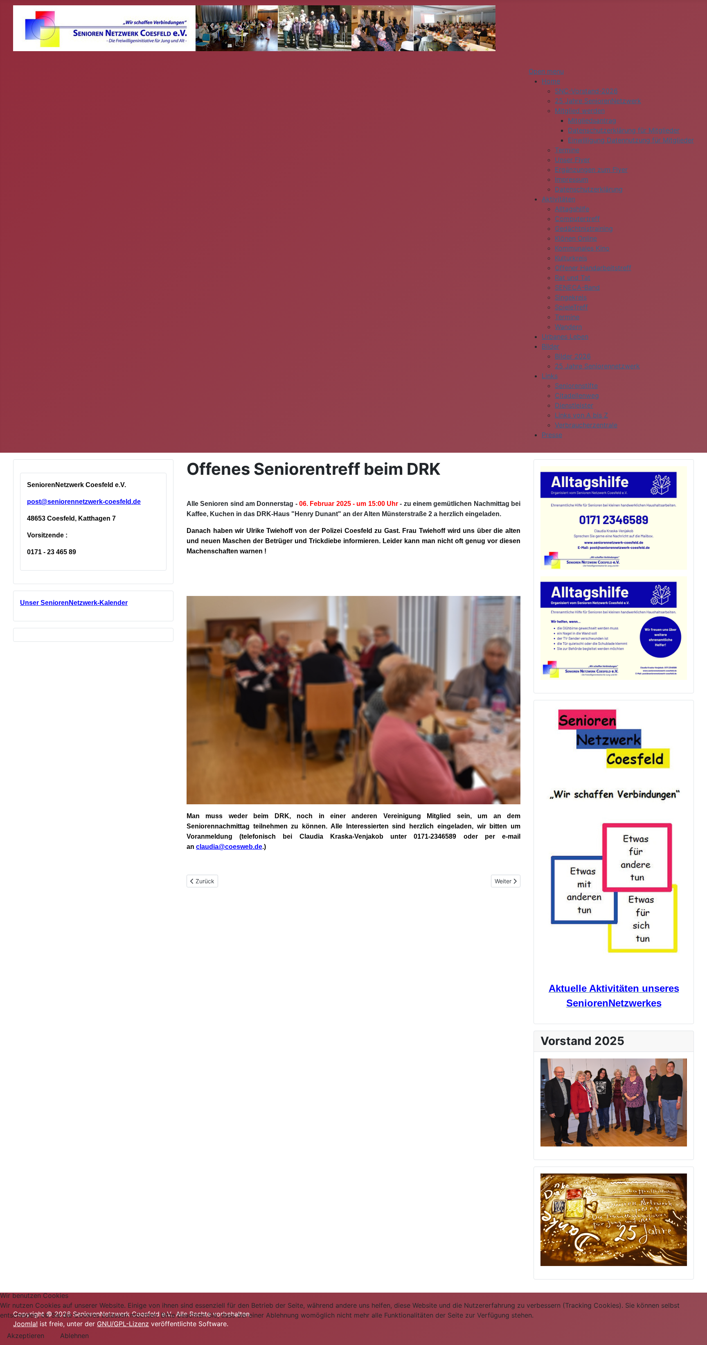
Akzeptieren (25, 1335)
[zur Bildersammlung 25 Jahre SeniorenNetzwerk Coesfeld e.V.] (613, 1219)
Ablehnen (74, 1335)
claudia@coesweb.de (229, 846)
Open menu (546, 71)
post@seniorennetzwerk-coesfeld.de (84, 501)
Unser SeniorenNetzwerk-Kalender (74, 602)
